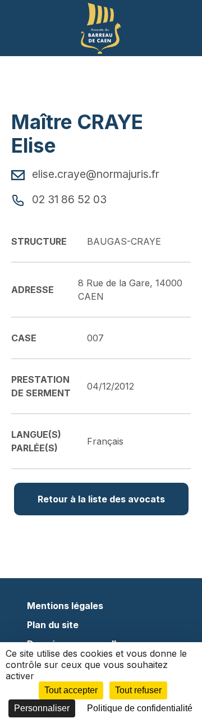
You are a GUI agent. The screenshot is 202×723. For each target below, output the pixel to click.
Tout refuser (138, 690)
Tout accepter (71, 690)
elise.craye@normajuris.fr (94, 174)
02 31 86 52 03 (68, 199)
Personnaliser (42, 708)
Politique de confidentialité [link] (139, 708)
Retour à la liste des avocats (101, 499)
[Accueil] (101, 27)
